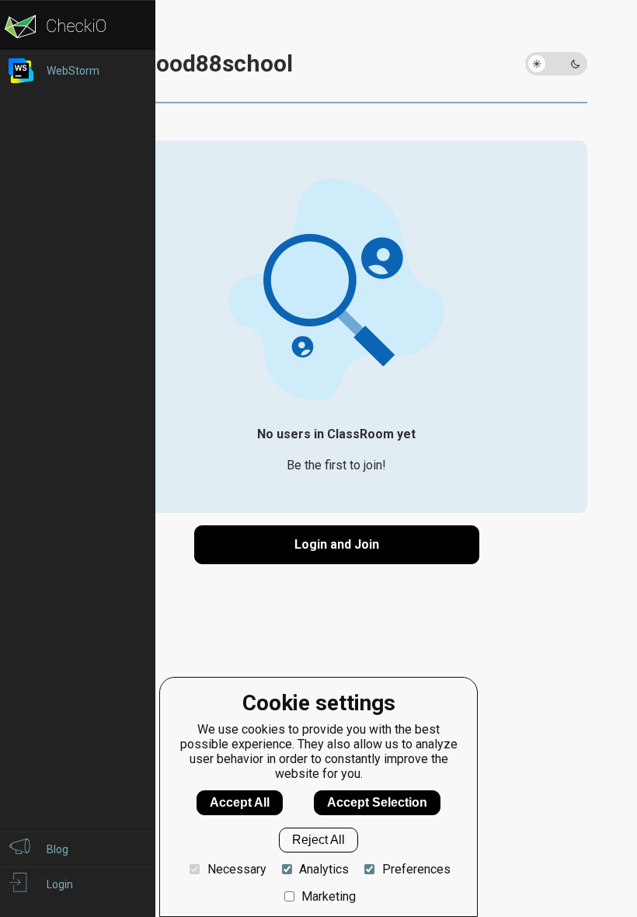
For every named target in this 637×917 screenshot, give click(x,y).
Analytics (324, 869)
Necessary (236, 869)
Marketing (328, 896)
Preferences (416, 869)
